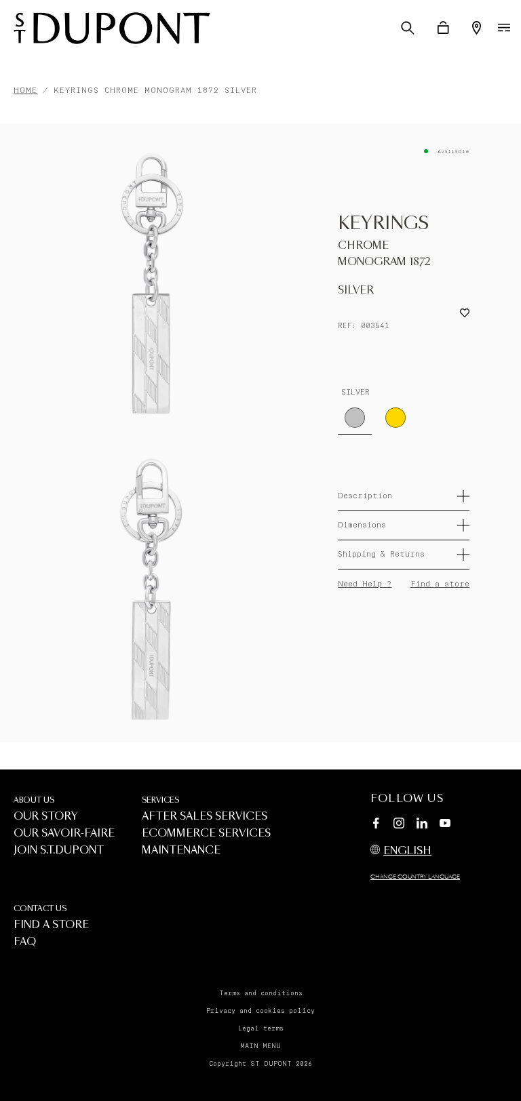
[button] (407, 28)
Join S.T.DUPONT (59, 850)
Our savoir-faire (64, 833)
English (407, 851)
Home (25, 90)
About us (34, 800)
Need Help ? (364, 584)
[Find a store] (476, 28)
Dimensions (362, 525)
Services (160, 800)
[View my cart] (443, 28)
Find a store (439, 584)
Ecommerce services (206, 833)
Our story (46, 817)
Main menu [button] (260, 1046)
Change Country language (415, 877)
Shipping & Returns (381, 554)
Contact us (40, 909)
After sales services (204, 817)
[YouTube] (445, 823)
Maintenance (181, 850)
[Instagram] (398, 825)
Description (365, 496)
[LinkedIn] (422, 825)
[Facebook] (375, 825)
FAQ (25, 942)
